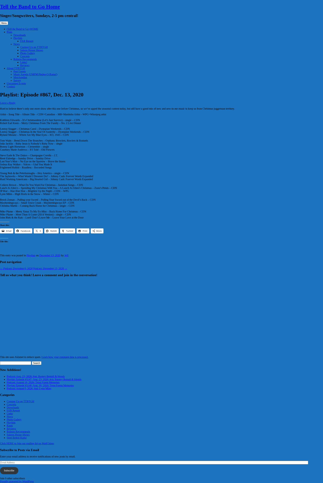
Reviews (24, 65)
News (16, 44)
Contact (11, 86)
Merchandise (20, 77)
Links (10, 413)
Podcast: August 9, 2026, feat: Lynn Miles (29, 388)
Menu (4, 23)
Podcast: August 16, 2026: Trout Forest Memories (33, 382)
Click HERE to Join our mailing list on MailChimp (27, 443)
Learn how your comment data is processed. (65, 357)
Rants (10, 425)
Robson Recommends (25, 59)
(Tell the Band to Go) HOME (22, 29)
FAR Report (26, 41)
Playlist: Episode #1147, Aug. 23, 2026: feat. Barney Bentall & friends (44, 379)
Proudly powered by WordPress (17, 481)
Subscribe (9, 470)
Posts (9, 32)
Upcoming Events (16, 83)
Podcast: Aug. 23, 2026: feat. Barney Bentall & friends (36, 376)
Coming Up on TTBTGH (34, 47)
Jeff (66, 255)
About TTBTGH (16, 68)
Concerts (25, 56)
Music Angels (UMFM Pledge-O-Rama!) (35, 74)
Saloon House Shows (31, 50)
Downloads (19, 35)
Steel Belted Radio (17, 437)
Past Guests (19, 71)
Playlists (17, 38)
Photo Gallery (27, 53)
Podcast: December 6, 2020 (16, 268)
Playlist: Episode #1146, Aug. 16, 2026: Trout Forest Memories (40, 385)
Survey (17, 80)
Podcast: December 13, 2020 (50, 268)
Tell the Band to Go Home (30, 7)
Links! (23, 62)
